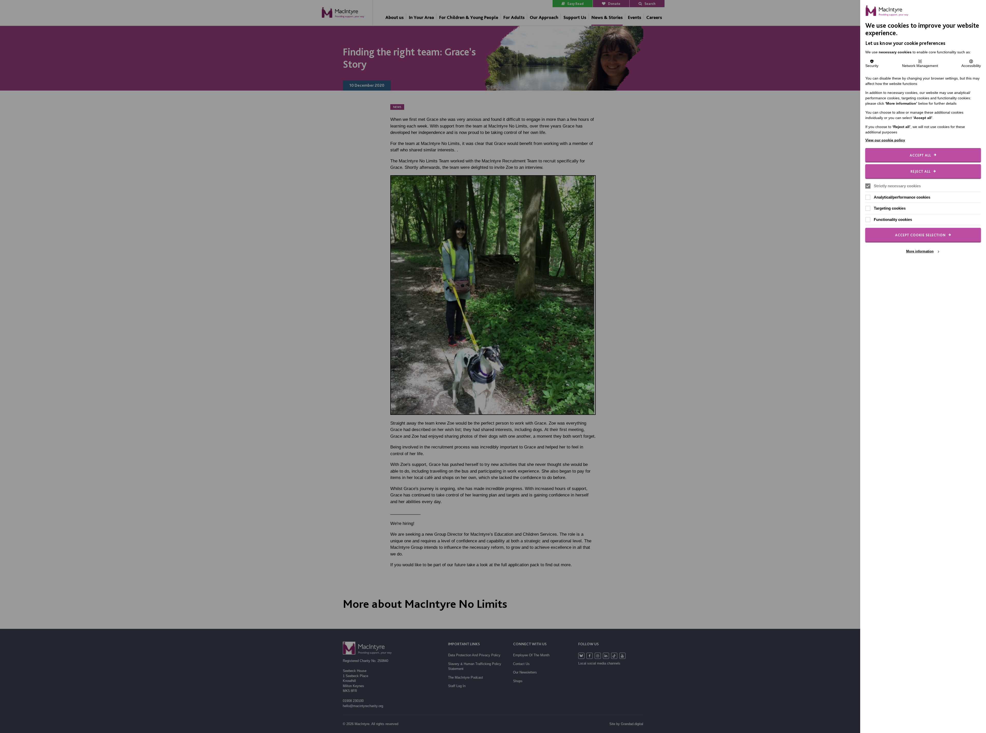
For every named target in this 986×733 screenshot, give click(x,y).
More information (920, 251)
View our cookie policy (885, 140)
